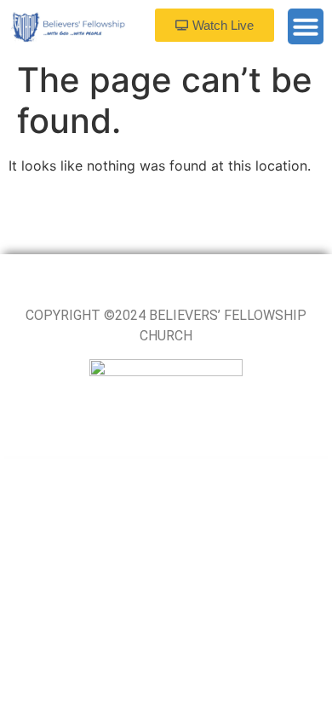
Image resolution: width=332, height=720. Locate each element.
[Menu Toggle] (305, 26)
